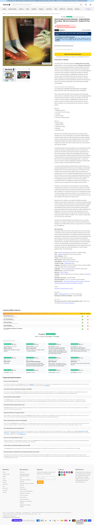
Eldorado (60, 254)
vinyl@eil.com (6, 432)
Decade (34, 9)
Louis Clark (87, 281)
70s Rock (57, 288)
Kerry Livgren (80, 281)
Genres (21, 9)
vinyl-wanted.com (22, 434)
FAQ (39, 514)
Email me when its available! (72, 54)
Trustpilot (31, 384)
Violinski (80, 283)
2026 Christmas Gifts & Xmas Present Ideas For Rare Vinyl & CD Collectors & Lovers (20, 514)
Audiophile (68, 268)
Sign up (40, 482)
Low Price (49, 9)
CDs (56, 9)
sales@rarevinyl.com (63, 294)
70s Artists (62, 288)
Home (4, 9)
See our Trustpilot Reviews (26, 491)
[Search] (81, 4)
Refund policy (18, 512)
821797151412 (64, 272)
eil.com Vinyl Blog (24, 499)
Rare (27, 9)
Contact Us (47, 385)
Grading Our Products (25, 493)
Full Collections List (27, 512)
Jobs (21, 477)
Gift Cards (22, 487)
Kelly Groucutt (73, 281)
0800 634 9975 (82, 431)
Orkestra (68, 283)
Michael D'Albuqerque (60, 283)
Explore (41, 9)
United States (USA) (69, 263)
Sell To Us (62, 9)
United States (28, 520)
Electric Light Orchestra (64, 252)
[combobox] (45, 4)
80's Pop (68, 288)
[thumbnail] (9, 75)
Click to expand (47, 63)
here (79, 448)
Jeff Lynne (66, 281)
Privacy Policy (23, 497)
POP (72, 288)
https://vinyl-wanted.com (68, 303)
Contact (77, 9)
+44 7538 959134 (19, 432)
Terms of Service (24, 495)
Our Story (70, 9)
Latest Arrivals (12, 9)
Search (4, 512)
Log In (88, 9)
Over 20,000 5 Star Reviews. (78, 17)
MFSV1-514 (66, 261)
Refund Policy (23, 489)
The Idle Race (74, 283)
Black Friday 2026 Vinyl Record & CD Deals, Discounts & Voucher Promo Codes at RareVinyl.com (51, 512)
